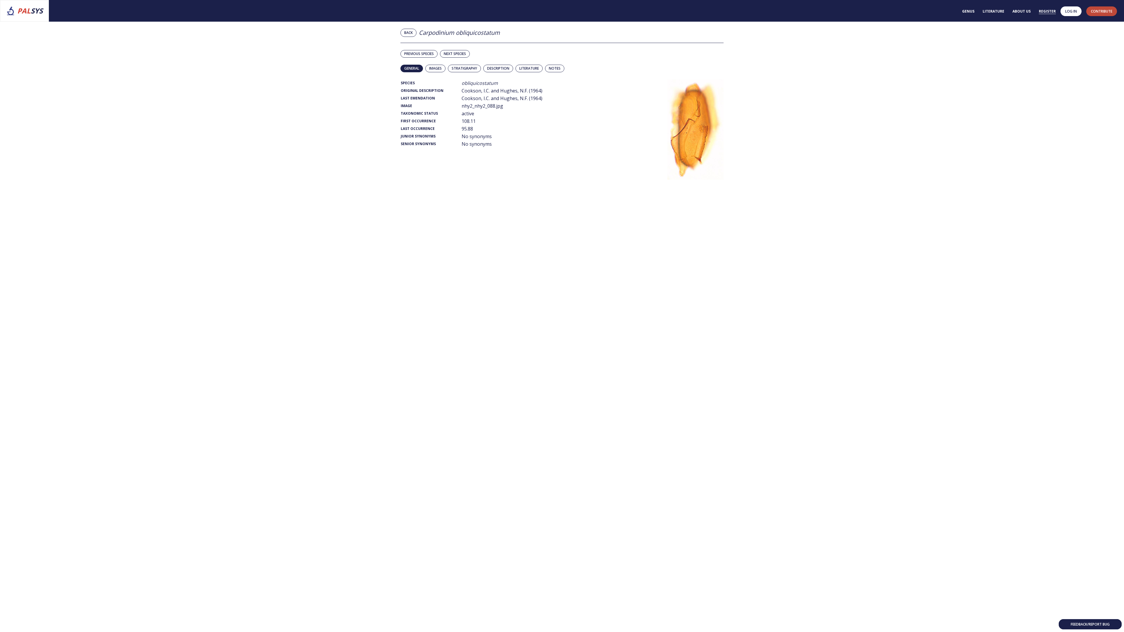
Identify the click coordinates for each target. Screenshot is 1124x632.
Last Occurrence (418, 128)
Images (435, 68)
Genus (968, 11)
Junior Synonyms (418, 136)
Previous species (419, 53)
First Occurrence (418, 120)
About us (1021, 11)
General (411, 68)
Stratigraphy (464, 68)
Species (408, 82)
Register (1047, 11)
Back (408, 32)
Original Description (422, 90)
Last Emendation (418, 98)
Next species (455, 53)
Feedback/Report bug (1090, 624)
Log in (1071, 11)
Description (498, 68)
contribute (1101, 11)
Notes (555, 68)
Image (406, 105)
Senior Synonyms (418, 143)
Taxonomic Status (419, 113)
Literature (993, 11)
